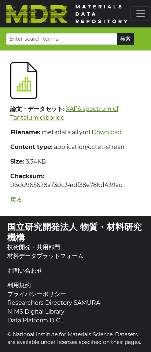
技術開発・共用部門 (33, 247)
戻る (16, 199)
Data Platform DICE (35, 320)
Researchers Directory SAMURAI (54, 302)
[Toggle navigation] (140, 13)
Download (107, 132)
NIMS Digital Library (36, 311)
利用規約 (19, 285)
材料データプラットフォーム (45, 255)
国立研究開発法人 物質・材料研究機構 (74, 232)
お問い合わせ (25, 270)
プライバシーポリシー (36, 294)
